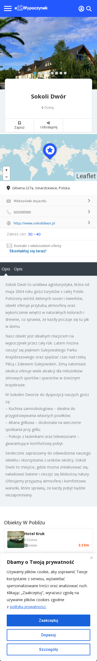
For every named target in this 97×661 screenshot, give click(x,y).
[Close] (91, 557)
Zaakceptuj (48, 620)
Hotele (32, 545)
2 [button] (38, 72)
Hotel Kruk (34, 533)
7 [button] (59, 72)
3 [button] (42, 72)
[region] (48, 607)
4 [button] (46, 72)
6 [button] (55, 72)
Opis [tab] (6, 268)
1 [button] (33, 72)
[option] (48, 53)
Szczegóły (48, 649)
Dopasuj (48, 635)
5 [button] (51, 72)
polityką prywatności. (28, 606)
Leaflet (86, 176)
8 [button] (64, 72)
